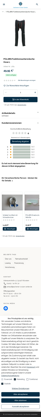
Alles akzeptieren (20, 394)
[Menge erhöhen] (35, 92)
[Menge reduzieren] (6, 92)
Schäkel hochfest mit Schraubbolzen (10, 216)
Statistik (7, 384)
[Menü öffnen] (4, 4)
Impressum (31, 367)
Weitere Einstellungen (20, 388)
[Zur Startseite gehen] (20, 4)
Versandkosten (21, 105)
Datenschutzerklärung (10, 376)
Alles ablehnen (20, 400)
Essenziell (8, 379)
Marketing (21, 379)
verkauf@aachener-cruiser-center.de (19, 287)
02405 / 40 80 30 (12, 283)
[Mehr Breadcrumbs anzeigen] (3, 12)
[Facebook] (5, 308)
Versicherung (10, 267)
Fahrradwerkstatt (21, 259)
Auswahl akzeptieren (20, 407)
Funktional (33, 379)
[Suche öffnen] (37, 4)
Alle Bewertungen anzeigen (27, 80)
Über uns (8, 259)
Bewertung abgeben (20, 141)
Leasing (8, 263)
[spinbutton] (20, 92)
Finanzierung (19, 263)
